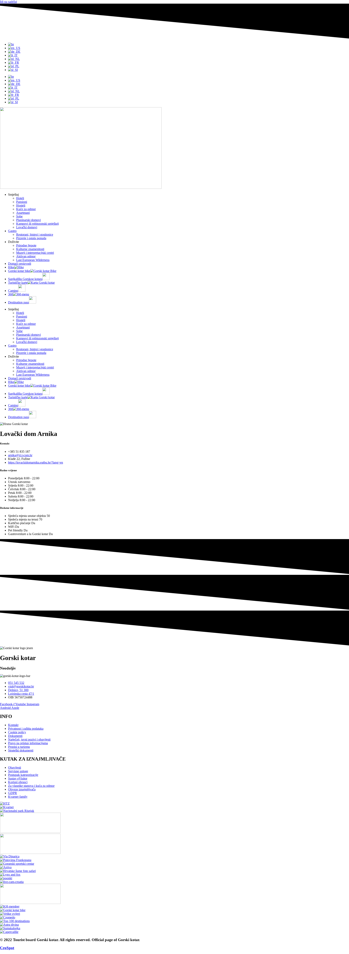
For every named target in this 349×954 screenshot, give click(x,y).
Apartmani (23, 212)
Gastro (12, 231)
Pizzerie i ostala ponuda (31, 238)
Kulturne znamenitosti (30, 249)
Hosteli (20, 205)
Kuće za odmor (26, 209)
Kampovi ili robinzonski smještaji (37, 223)
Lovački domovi (26, 227)
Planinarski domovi (28, 220)
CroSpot (7, 948)
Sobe (19, 216)
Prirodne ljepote (26, 245)
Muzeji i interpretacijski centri (35, 252)
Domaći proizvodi (19, 263)
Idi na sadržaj (8, 1)
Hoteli (20, 198)
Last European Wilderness (32, 260)
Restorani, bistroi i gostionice (34, 234)
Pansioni (21, 202)
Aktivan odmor (26, 256)
